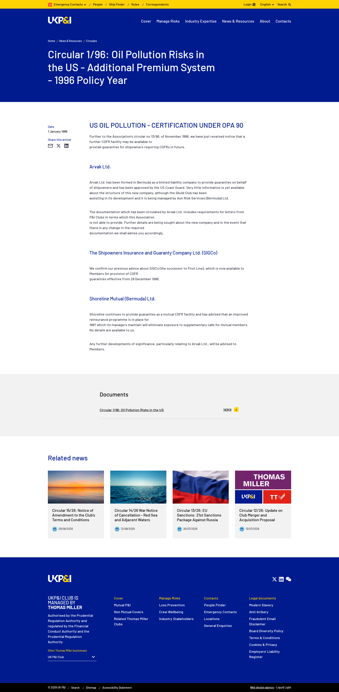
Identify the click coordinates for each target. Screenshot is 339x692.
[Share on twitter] (58, 146)
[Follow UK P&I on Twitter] (274, 579)
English (265, 4)
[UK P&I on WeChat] (288, 579)
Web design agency (262, 687)
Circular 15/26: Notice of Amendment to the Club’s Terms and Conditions (73, 515)
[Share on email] (50, 146)
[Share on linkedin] (66, 146)
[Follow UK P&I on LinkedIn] (281, 579)
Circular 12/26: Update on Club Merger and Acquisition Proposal (260, 515)
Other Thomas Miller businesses (67, 650)
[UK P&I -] (59, 20)
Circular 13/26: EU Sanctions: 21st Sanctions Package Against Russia (199, 515)
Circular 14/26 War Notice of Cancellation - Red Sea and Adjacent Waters (136, 515)
